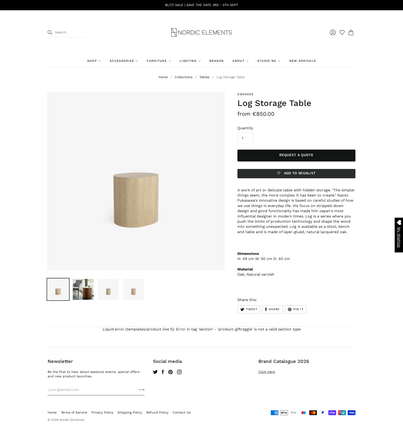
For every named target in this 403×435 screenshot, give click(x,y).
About (238, 61)
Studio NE (266, 61)
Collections (183, 77)
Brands (216, 61)
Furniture (157, 61)
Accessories (122, 61)
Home (163, 77)
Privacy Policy (102, 412)
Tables (204, 77)
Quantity (245, 128)
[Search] (50, 32)
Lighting (188, 61)
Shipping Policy (130, 412)
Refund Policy (157, 412)
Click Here (266, 372)
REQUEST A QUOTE (296, 155)
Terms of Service (74, 412)
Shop (92, 61)
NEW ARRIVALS (302, 61)
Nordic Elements (71, 419)
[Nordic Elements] (202, 32)
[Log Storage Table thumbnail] (58, 289)
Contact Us (182, 412)
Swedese (245, 94)
